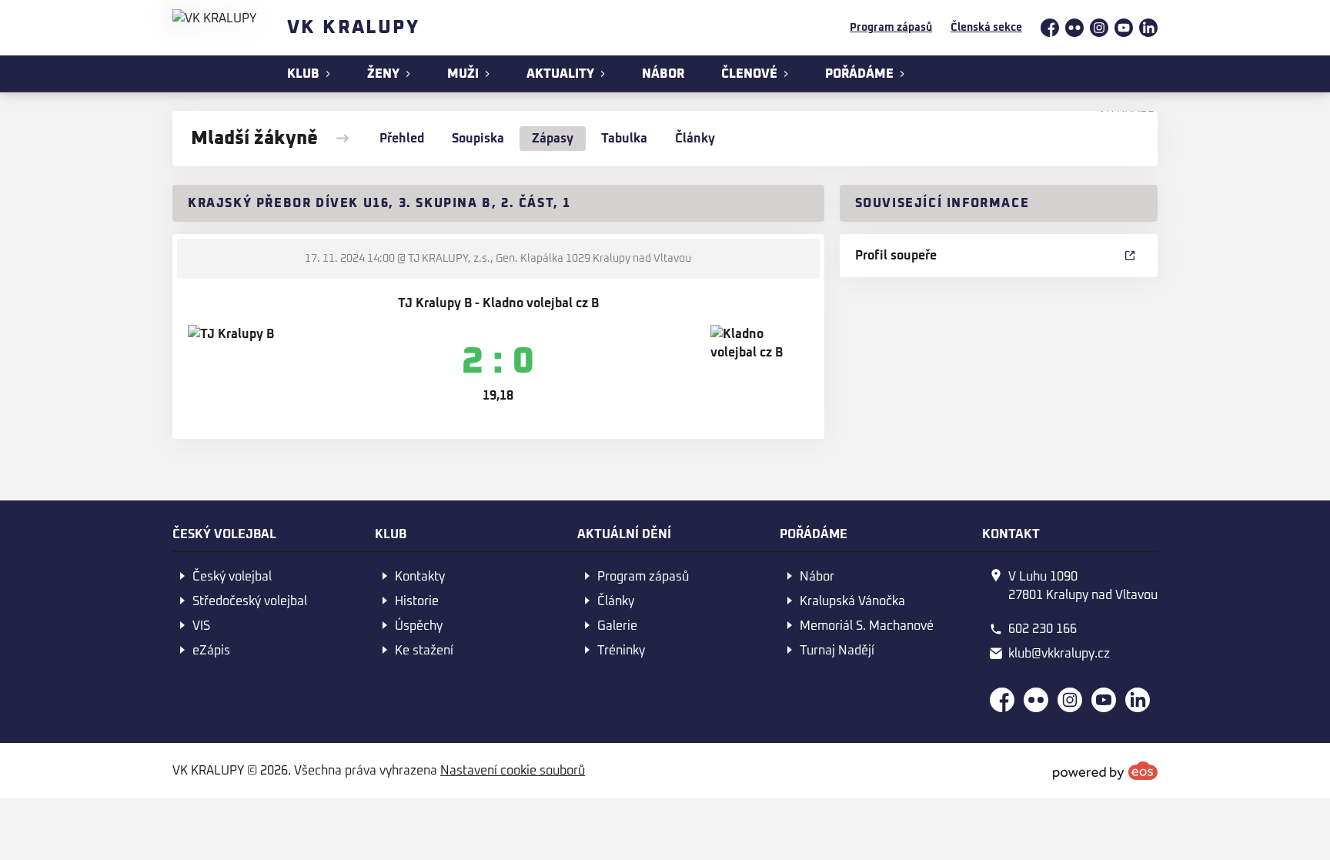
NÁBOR (663, 74)
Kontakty (420, 577)
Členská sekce (986, 27)
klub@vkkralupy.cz (1059, 654)
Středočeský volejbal (249, 601)
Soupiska (478, 138)
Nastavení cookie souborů (512, 771)
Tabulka (624, 138)
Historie (417, 601)
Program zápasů (891, 27)
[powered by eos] (1105, 770)
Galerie (617, 626)
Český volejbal (232, 577)
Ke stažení (424, 650)
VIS (201, 626)
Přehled (401, 138)
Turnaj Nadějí (837, 650)
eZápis (211, 650)
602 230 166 (1042, 629)
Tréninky (621, 650)
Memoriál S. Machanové (867, 626)
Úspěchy (419, 626)
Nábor (817, 577)
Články (695, 138)
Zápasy (552, 138)
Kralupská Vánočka (852, 601)
